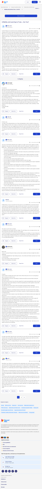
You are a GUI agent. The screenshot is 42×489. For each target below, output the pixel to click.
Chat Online (8, 461)
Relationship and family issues (29, 7)
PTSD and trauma (4, 407)
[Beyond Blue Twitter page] (12, 471)
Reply (36, 73)
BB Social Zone (8, 405)
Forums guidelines (6, 442)
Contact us (3, 479)
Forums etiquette (6, 448)
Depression (14, 405)
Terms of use (3, 481)
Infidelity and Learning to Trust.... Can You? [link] (12, 9)
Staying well (36, 407)
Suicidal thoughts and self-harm (7, 410)
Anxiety (2, 405)
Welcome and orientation (23, 412)
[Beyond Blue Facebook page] (3, 471)
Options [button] (36, 8)
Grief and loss (20, 405)
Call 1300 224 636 (9, 456)
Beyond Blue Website (7, 420)
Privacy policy (4, 484)
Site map (3, 487)
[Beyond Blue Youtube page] (6, 471)
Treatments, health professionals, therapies (9, 412)
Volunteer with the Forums (8, 450)
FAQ (3, 444)
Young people (31, 412)
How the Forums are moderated (9, 446)
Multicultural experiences (29, 405)
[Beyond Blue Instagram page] (9, 471)
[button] (3, 74)
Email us (7, 466)
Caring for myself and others (16, 7)
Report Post (21, 73)
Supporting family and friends (19, 410)
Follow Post (13, 73)
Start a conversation (21, 15)
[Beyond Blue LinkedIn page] (16, 471)
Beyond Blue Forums (6, 2)
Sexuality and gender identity (27, 407)
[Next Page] (24, 397)
